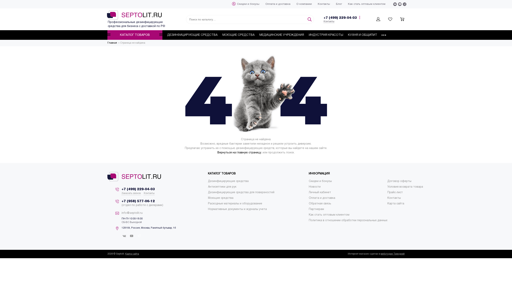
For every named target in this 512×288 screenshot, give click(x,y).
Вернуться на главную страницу (239, 152)
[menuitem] (248, 4)
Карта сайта (132, 254)
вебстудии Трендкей (393, 254)
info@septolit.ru (132, 213)
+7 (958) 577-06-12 (138, 201)
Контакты (329, 21)
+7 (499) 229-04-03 (340, 17)
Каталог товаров (135, 35)
